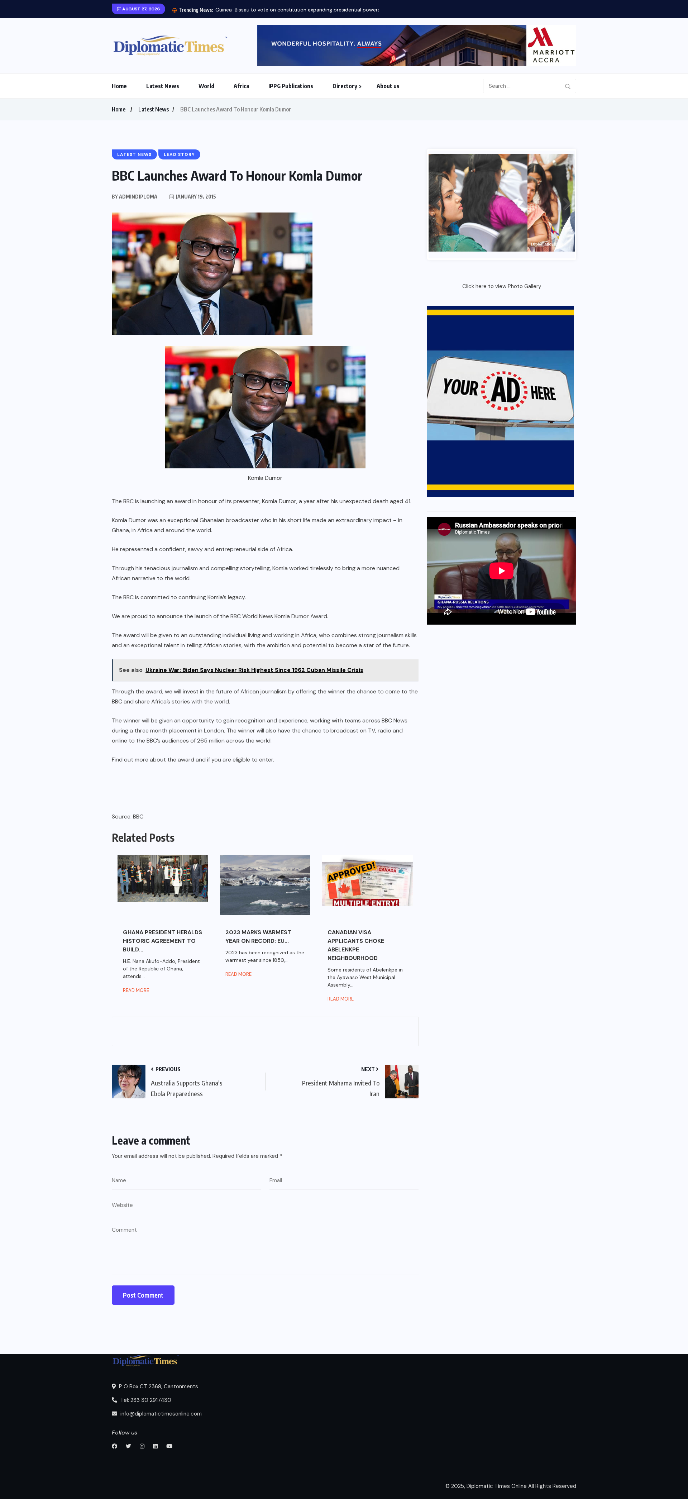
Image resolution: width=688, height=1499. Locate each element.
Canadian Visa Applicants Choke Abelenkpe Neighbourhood (356, 945)
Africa (241, 86)
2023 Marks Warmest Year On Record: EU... (258, 936)
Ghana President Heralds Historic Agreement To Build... (162, 940)
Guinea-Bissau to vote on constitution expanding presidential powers (297, 9)
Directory (345, 86)
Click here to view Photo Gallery (501, 286)
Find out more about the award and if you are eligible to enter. (193, 759)
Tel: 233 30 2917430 (145, 1400)
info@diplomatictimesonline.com (160, 1413)
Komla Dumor (129, 520)
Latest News (162, 86)
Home (119, 86)
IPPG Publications (290, 86)
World (206, 86)
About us (388, 86)
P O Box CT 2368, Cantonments (158, 1386)
